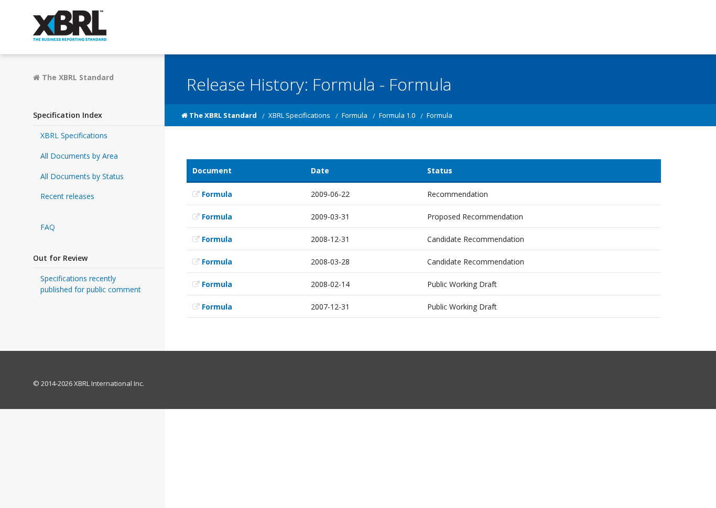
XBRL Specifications (73, 135)
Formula (354, 115)
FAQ (47, 227)
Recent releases (67, 196)
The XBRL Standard (77, 77)
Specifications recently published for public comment (90, 283)
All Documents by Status (82, 176)
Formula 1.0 (397, 115)
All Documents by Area (79, 156)
